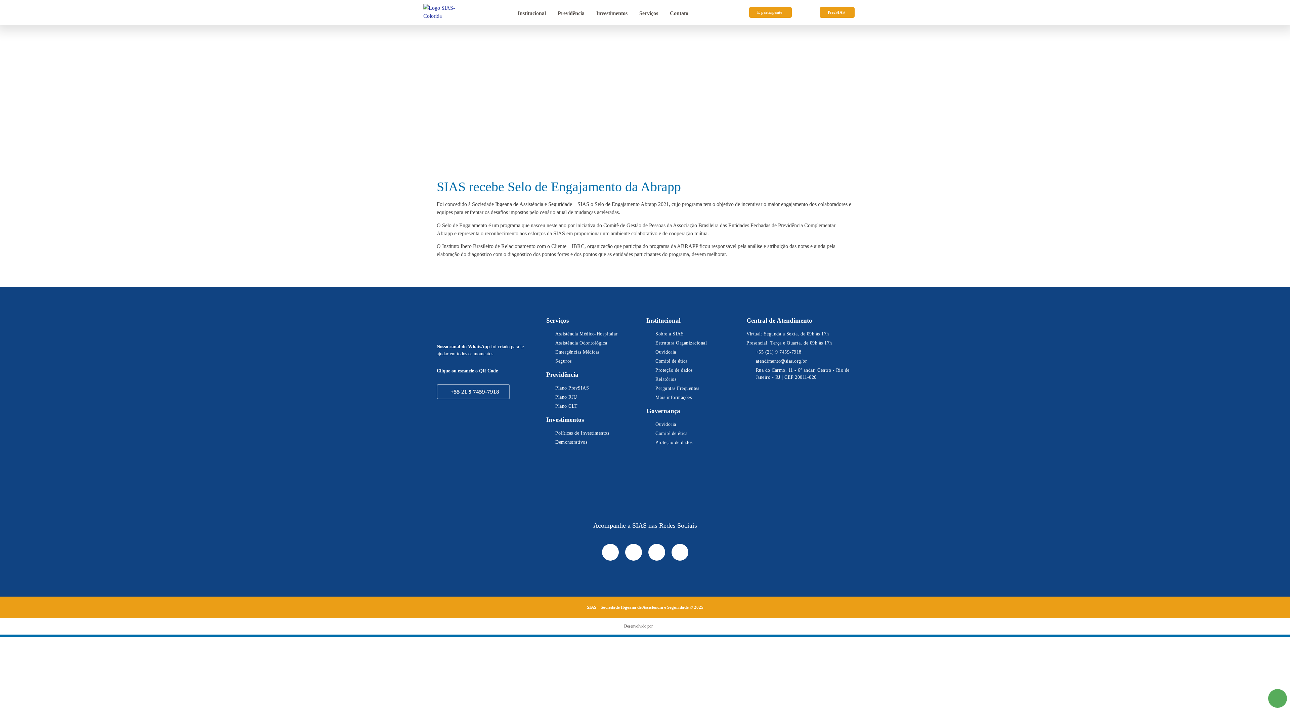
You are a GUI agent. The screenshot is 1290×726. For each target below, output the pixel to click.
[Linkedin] (656, 552)
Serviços (648, 13)
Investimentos (612, 13)
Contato (679, 13)
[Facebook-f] (610, 552)
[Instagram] (633, 552)
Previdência (571, 13)
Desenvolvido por (638, 626)
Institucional (532, 13)
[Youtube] (680, 552)
